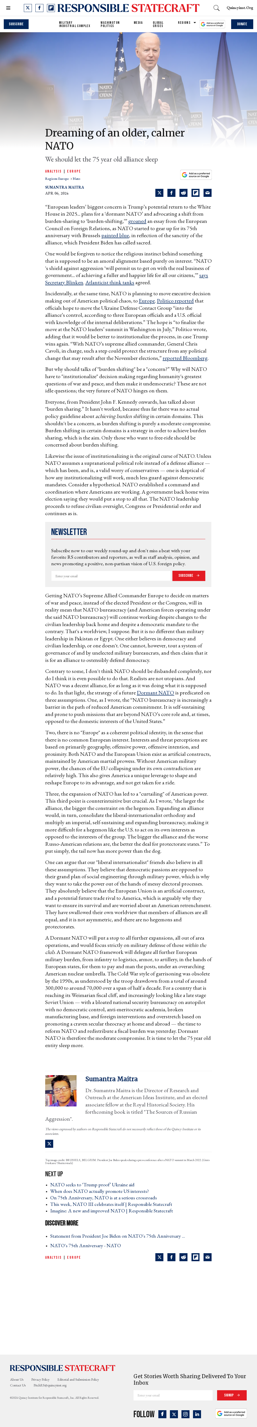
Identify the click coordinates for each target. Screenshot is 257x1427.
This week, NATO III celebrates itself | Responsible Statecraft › (112, 1204)
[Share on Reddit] (183, 193)
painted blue (115, 235)
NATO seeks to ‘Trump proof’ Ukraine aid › (94, 1184)
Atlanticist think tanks (109, 282)
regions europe (57, 178)
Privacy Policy (40, 1379)
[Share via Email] (208, 193)
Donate (242, 24)
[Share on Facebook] (171, 193)
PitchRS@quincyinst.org (50, 1385)
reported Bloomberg (185, 358)
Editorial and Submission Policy (78, 1379)
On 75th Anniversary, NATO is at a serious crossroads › (105, 1197)
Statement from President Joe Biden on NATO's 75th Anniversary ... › (119, 1236)
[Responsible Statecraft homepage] (62, 1368)
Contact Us (18, 1385)
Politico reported (175, 300)
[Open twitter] (28, 8)
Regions (184, 23)
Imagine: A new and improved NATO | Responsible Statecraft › (113, 1210)
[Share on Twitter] (159, 193)
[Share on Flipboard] (195, 193)
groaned (137, 221)
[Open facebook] (39, 8)
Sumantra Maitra (64, 187)
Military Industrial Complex (74, 24)
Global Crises (158, 24)
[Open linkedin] (197, 1414)
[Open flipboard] (51, 8)
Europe (74, 171)
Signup (229, 1395)
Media (138, 23)
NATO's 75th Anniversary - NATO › (87, 1245)
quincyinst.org (240, 7)
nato (76, 178)
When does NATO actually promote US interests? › (101, 1191)
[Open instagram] (185, 1414)
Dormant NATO (155, 692)
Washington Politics (110, 24)
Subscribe (16, 24)
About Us (16, 1379)
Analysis (53, 171)
